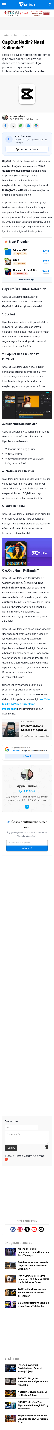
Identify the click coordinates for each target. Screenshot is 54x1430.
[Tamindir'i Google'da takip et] (27, 753)
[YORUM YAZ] (29, 127)
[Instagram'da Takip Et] (20, 1229)
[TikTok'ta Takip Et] (41, 1229)
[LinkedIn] (27, 807)
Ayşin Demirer (17, 116)
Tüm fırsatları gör (27, 279)
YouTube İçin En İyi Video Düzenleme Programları (26, 703)
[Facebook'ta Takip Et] (13, 1229)
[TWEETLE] (14, 127)
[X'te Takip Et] (27, 1229)
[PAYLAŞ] (6, 127)
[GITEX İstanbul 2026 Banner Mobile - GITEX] (27, 13)
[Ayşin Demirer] (27, 770)
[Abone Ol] (36, 126)
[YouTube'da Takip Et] (34, 1229)
